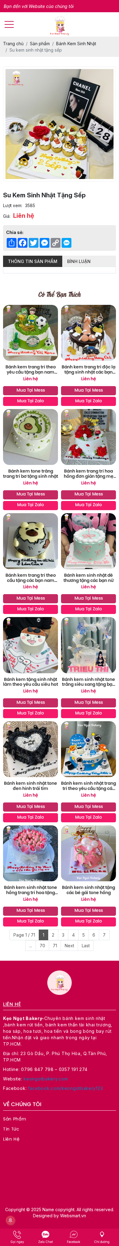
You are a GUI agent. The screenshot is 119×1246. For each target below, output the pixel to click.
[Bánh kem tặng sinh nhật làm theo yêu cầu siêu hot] (30, 645)
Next (69, 945)
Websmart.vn (73, 1215)
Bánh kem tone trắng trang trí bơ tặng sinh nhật (30, 474)
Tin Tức (11, 1129)
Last (86, 945)
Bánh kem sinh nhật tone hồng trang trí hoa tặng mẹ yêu (30, 891)
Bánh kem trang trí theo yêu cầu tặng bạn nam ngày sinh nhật (30, 370)
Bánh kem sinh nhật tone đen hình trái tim (30, 786)
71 (55, 945)
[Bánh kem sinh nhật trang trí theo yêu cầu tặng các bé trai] (88, 749)
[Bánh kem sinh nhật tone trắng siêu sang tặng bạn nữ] (88, 645)
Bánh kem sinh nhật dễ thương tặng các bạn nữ (88, 578)
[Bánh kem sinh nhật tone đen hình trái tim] (30, 749)
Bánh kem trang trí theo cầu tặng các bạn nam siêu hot (30, 578)
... (30, 945)
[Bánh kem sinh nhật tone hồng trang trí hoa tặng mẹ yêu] (30, 853)
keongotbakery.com (45, 1078)
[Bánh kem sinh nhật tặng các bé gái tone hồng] (88, 853)
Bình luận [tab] (79, 261)
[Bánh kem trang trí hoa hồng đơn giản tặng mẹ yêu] (88, 437)
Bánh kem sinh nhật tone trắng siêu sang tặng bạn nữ (88, 683)
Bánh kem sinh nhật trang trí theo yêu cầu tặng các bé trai (88, 786)
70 (42, 945)
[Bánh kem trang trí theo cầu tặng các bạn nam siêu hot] (30, 541)
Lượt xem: (12, 205)
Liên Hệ (11, 1139)
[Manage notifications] (10, 1220)
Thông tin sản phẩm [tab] (32, 261)
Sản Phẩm (14, 1119)
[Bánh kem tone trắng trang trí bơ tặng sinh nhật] (30, 437)
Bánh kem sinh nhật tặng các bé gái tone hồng (88, 890)
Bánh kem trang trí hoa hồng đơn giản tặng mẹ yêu (89, 474)
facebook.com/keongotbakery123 (65, 1088)
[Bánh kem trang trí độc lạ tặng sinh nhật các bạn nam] (88, 333)
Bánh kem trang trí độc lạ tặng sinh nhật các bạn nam (88, 370)
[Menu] (9, 24)
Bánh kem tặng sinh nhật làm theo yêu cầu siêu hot (30, 682)
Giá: (6, 216)
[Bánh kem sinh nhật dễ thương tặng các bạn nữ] (88, 541)
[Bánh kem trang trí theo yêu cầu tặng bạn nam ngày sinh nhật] (30, 333)
